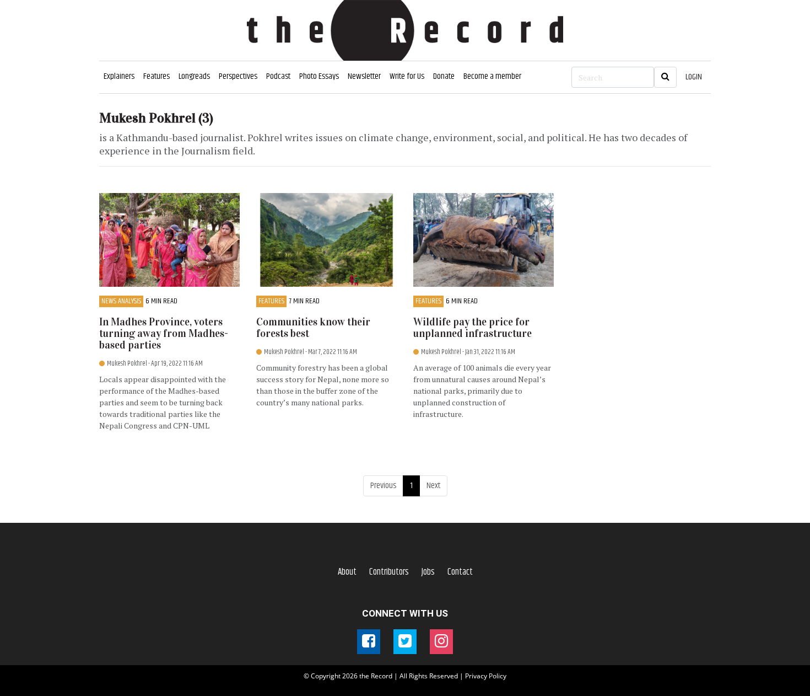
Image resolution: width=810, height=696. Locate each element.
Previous (383, 485)
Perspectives (238, 76)
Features (156, 76)
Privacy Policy (485, 676)
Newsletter (364, 76)
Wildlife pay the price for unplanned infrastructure (472, 327)
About (347, 572)
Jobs (428, 572)
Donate (444, 76)
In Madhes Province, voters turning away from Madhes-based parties (163, 333)
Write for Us (407, 76)
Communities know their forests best (313, 327)
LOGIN (693, 77)
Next (433, 485)
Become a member (492, 76)
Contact (460, 572)
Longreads (194, 76)
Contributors (389, 572)
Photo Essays (319, 76)
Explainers (119, 76)
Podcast (278, 76)
